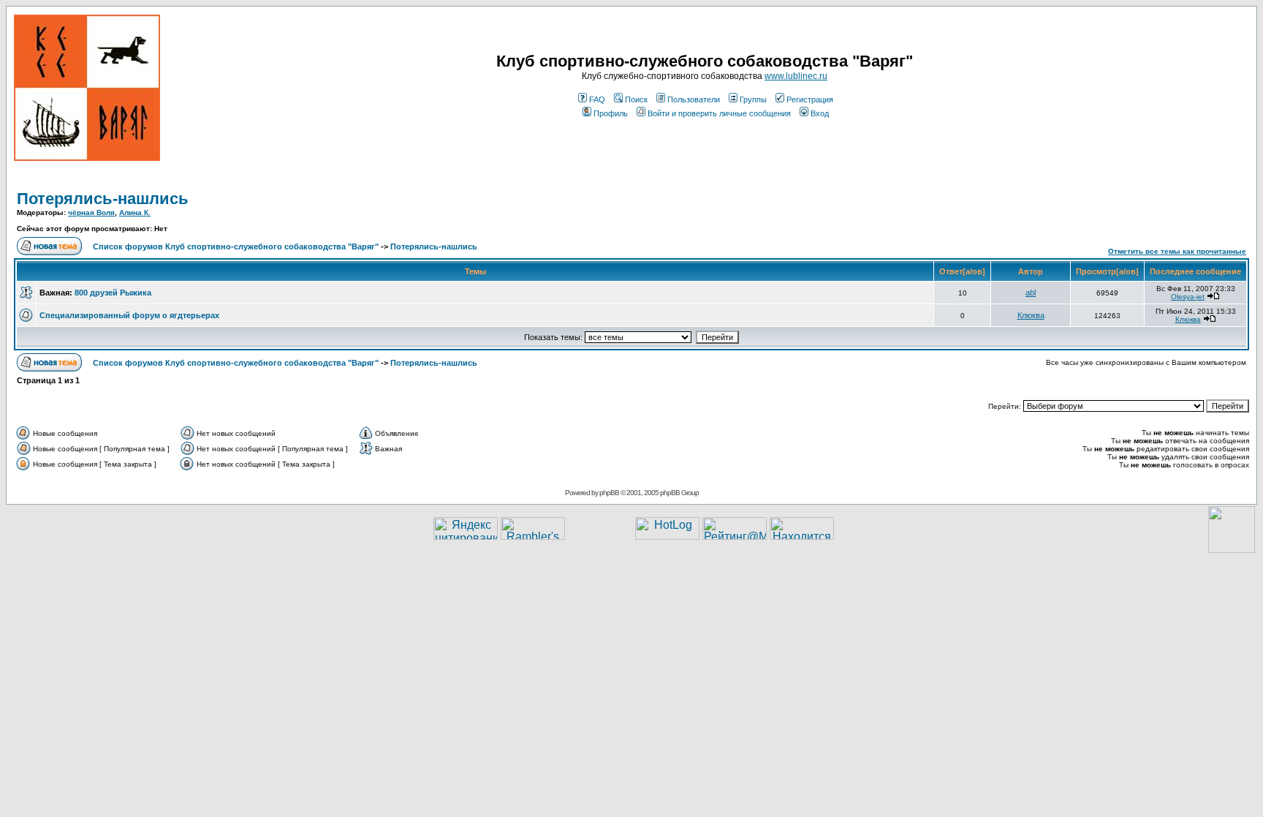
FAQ (597, 99)
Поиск (636, 99)
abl (1030, 292)
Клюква (1030, 315)
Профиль (610, 113)
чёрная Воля (91, 212)
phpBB (609, 493)
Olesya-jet (1188, 297)
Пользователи (693, 99)
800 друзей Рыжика (113, 292)
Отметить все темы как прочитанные (1177, 251)
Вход (820, 113)
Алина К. (135, 212)
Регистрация (809, 99)
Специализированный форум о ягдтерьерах (129, 315)
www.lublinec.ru (796, 76)
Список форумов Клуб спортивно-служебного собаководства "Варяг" (236, 246)
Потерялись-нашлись (103, 198)
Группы (753, 99)
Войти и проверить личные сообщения (719, 113)
